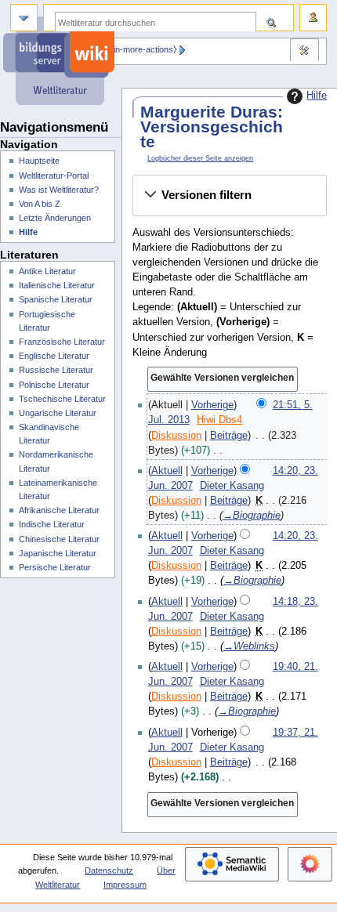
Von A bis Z (39, 203)
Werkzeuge (304, 51)
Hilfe (316, 95)
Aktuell (167, 470)
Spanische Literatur (55, 299)
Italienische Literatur (57, 285)
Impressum (125, 884)
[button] (229, 195)
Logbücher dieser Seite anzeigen (200, 158)
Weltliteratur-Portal (54, 175)
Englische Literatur (54, 355)
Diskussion (176, 435)
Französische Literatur (62, 341)
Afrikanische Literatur (59, 510)
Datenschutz (109, 870)
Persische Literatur (55, 567)
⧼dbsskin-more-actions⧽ (131, 49)
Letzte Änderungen (55, 218)
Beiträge (229, 435)
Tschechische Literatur (62, 399)
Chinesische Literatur (59, 539)
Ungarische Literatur (57, 413)
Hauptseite (39, 160)
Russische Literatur (56, 370)
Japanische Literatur (57, 553)
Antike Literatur (47, 271)
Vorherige (212, 405)
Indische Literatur (52, 524)
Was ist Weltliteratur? (59, 189)
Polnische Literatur (54, 384)
